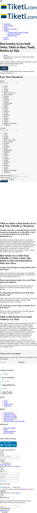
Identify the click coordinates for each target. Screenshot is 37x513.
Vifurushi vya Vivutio (10, 29)
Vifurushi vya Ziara (9, 414)
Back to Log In (4, 510)
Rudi (12, 179)
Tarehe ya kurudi (5, 177)
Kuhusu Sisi (7, 406)
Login (5, 37)
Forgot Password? (5, 464)
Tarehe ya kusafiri (5, 175)
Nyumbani (7, 24)
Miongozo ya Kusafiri (14, 34)
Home (5, 55)
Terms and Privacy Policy (26, 489)
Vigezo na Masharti (9, 431)
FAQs (5, 401)
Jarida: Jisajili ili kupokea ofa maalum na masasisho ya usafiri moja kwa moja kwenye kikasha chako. (18, 62)
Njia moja (5, 179)
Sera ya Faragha (8, 433)
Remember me (6, 463)
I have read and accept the (18, 489)
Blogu (5, 429)
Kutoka (2, 81)
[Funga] (2, 452)
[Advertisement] (18, 202)
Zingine (6, 30)
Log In (18, 493)
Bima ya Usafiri (12, 36)
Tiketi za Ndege (8, 25)
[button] (18, 512)
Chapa (6, 402)
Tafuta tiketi (4, 181)
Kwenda (2, 128)
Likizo (6, 27)
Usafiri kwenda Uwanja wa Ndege (18, 32)
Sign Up (6, 39)
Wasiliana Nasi (8, 404)
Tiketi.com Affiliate (9, 428)
